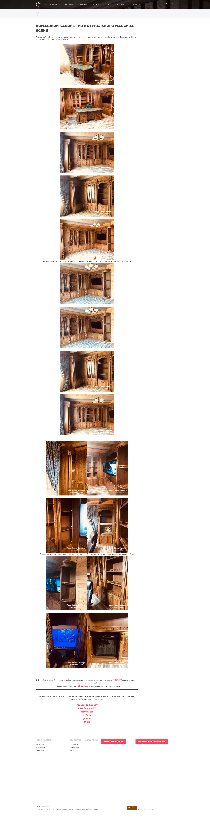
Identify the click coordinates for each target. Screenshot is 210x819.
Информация (51, 4)
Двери (96, 4)
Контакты (135, 4)
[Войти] (171, 2)
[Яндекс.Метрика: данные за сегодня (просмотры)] (146, 809)
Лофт (108, 4)
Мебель (83, 4)
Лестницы (68, 4)
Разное (120, 4)
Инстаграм (40, 747)
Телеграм (40, 750)
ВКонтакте (40, 744)
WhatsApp (74, 747)
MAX (38, 754)
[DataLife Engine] (38, 4)
